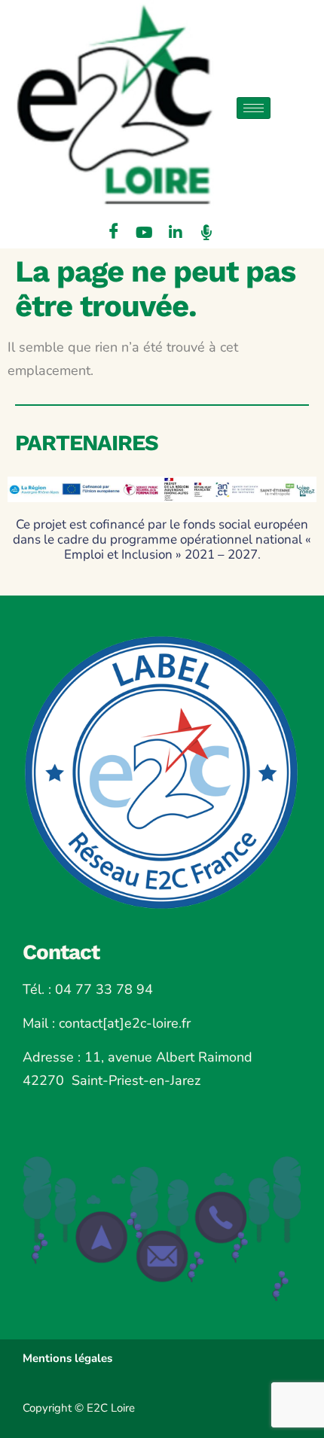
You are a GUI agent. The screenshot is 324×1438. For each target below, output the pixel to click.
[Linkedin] (175, 233)
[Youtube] (144, 233)
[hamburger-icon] (254, 108)
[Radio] (206, 233)
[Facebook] (113, 233)
